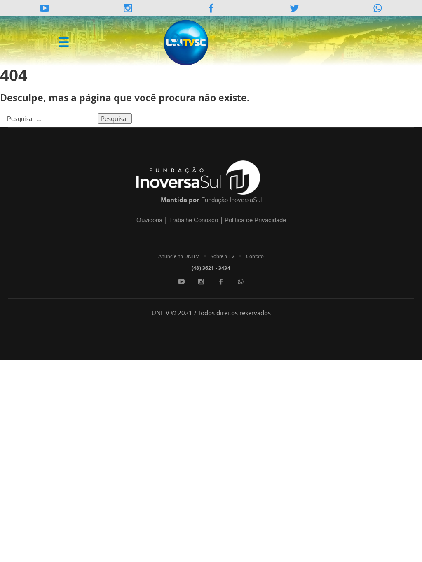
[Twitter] (294, 8)
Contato (255, 256)
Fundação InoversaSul (231, 199)
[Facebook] (221, 281)
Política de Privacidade (255, 219)
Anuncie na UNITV (178, 256)
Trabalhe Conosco (193, 219)
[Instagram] (128, 8)
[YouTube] (45, 8)
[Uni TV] (186, 42)
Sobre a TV (222, 256)
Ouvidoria (149, 219)
